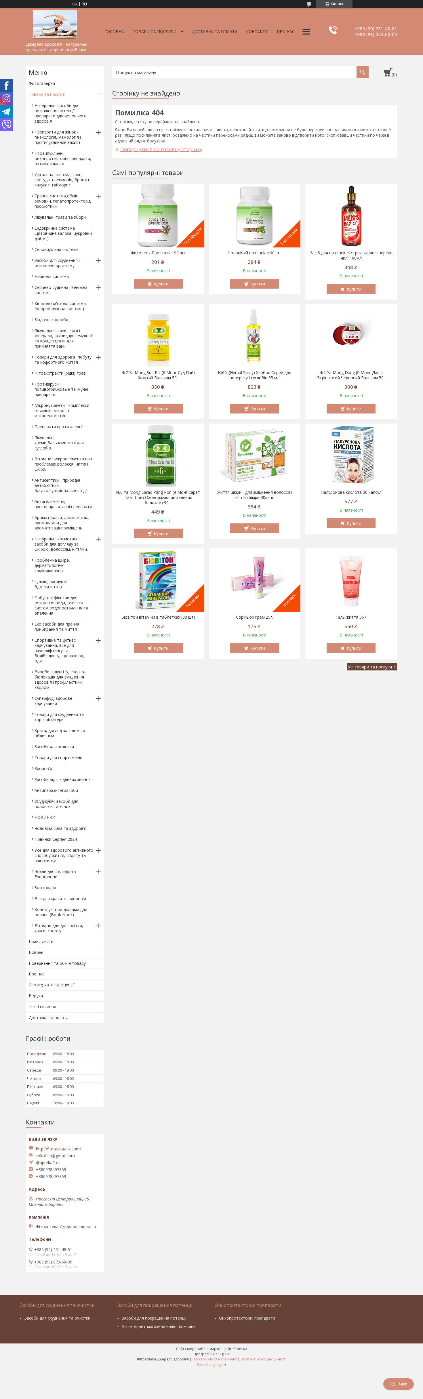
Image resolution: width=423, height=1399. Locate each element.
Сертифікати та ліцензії (52, 985)
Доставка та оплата (214, 31)
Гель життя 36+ (351, 617)
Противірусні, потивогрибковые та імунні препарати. (61, 389)
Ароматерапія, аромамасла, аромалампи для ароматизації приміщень (62, 523)
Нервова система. (52, 276)
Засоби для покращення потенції (154, 1318)
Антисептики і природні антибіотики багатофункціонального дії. (61, 485)
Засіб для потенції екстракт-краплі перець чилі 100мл (351, 255)
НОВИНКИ (45, 817)
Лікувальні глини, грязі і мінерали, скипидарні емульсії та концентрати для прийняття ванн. (63, 338)
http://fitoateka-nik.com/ (58, 1149)
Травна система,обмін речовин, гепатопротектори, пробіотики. (63, 201)
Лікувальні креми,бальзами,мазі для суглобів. (59, 443)
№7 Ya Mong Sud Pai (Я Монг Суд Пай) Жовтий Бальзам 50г (158, 375)
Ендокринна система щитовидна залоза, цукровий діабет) (63, 233)
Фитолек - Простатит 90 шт (158, 253)
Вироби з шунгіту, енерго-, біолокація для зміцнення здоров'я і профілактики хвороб (61, 679)
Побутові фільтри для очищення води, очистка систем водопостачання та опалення (61, 605)
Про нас (286, 31)
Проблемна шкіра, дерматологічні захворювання (52, 565)
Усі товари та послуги (370, 667)
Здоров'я (43, 768)
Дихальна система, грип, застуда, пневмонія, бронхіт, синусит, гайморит (63, 180)
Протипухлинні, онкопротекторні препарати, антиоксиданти (63, 158)
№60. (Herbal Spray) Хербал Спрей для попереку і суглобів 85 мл (254, 375)
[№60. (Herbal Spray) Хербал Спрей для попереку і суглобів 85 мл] (255, 335)
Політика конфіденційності (263, 1359)
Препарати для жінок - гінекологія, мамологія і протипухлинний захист (58, 137)
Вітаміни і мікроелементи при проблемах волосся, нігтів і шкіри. (63, 464)
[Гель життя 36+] (351, 580)
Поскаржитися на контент (215, 1359)
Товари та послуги (154, 31)
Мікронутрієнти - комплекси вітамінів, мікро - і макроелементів (62, 410)
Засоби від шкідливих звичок (63, 779)
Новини (36, 952)
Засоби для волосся (54, 746)
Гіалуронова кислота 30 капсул (351, 492)
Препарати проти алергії (59, 426)
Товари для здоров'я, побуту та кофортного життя (63, 359)
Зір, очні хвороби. (52, 319)
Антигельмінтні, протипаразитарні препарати (63, 504)
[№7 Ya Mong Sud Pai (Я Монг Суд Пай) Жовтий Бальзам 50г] (158, 335)
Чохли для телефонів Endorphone (55, 874)
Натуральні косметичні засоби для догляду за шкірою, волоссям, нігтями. (61, 544)
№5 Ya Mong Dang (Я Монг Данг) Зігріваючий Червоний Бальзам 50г (351, 375)
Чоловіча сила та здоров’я (60, 828)
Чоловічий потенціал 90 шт (254, 253)
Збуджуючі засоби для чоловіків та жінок (56, 803)
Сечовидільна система (57, 249)
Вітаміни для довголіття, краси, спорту (59, 928)
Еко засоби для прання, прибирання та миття (58, 626)
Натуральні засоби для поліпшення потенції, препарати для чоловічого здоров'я (61, 113)
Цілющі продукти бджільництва (51, 584)
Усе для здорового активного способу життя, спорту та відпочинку (64, 855)
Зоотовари (45, 887)
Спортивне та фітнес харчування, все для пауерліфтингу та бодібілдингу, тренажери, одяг (59, 650)
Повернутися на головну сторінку (161, 149)
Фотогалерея (42, 83)
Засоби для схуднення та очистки (57, 1318)
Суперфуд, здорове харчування (53, 700)
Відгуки (36, 995)
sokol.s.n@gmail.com (55, 1155)
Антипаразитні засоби (56, 790)
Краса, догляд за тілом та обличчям (60, 733)
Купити (161, 284)
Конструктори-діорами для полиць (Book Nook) (61, 912)
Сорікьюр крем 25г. (254, 617)
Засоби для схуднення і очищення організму (57, 263)
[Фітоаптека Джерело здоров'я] (54, 23)
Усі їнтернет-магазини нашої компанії (158, 1326)
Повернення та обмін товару (57, 963)
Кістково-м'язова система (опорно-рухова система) (60, 306)
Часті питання (42, 1006)
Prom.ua (240, 1348)
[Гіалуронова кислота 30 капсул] (351, 455)
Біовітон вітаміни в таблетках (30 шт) (158, 617)
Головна (114, 31)
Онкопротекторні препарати (247, 1318)
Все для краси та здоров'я (60, 898)
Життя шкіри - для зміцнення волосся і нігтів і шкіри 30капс (254, 495)
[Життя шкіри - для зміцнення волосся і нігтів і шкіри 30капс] (255, 455)
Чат (403, 1384)
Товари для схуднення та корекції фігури (59, 717)
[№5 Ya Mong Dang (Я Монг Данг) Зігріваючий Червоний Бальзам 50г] (351, 335)
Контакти (257, 31)
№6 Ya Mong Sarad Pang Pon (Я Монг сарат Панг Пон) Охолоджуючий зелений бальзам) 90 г (158, 497)
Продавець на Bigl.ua (211, 1354)
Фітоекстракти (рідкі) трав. (61, 373)
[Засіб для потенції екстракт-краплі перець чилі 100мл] (351, 215)
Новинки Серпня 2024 (56, 839)
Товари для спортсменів (58, 757)
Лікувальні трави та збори (60, 217)
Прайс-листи (41, 941)
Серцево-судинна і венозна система (61, 290)
